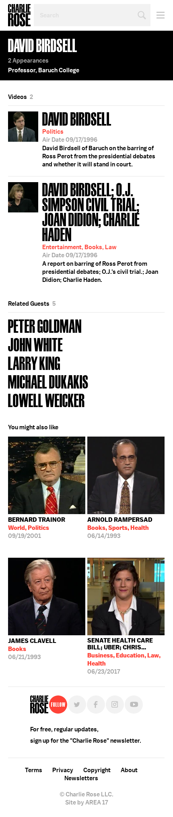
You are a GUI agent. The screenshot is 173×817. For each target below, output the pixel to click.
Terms (33, 770)
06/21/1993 (32, 649)
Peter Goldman (45, 325)
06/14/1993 (119, 528)
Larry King (34, 362)
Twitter (77, 704)
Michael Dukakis (48, 381)
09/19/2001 (36, 528)
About (129, 770)
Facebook (96, 704)
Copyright (97, 770)
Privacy (62, 770)
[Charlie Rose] (39, 704)
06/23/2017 (124, 656)
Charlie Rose (19, 15)
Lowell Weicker (46, 399)
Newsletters (81, 778)
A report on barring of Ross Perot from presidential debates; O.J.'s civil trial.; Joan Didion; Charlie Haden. (100, 231)
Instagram (115, 704)
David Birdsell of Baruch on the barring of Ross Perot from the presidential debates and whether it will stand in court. (98, 138)
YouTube (134, 704)
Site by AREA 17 (86, 802)
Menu (157, 15)
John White (35, 343)
